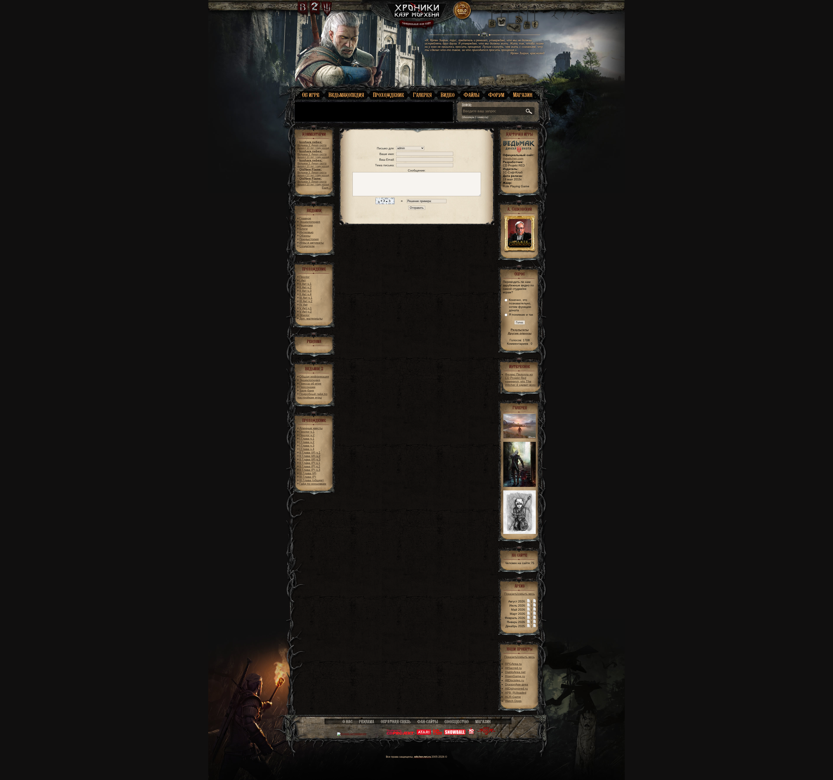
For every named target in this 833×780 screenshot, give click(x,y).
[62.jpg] (519, 437)
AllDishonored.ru (516, 688)
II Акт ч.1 (305, 284)
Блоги (303, 228)
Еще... (326, 187)
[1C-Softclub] (437, 733)
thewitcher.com (513, 158)
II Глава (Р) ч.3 (309, 470)
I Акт (302, 280)
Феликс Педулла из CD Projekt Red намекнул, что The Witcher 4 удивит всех (520, 380)
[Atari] (424, 733)
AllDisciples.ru (514, 680)
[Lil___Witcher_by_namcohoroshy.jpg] (519, 533)
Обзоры (304, 235)
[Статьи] (534, 601)
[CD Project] (401, 733)
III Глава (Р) (307, 476)
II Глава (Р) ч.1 (309, 463)
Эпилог (304, 315)
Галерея (422, 94)
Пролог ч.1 (307, 431)
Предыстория (309, 239)
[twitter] (501, 21)
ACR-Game (513, 696)
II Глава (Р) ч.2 (309, 466)
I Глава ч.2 (306, 442)
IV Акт (303, 304)
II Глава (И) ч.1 (309, 452)
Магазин (522, 94)
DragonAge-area (516, 684)
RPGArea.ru (513, 664)
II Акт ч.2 (305, 287)
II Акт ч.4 (305, 294)
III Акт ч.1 (305, 297)
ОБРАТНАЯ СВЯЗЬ (396, 721)
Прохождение (388, 94)
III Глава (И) (307, 473)
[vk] (492, 21)
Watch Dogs (513, 701)
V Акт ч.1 (305, 308)
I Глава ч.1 (306, 438)
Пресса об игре (310, 383)
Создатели (307, 246)
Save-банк (306, 390)
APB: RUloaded (515, 692)
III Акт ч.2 (305, 301)
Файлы (471, 94)
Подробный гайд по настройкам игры (312, 395)
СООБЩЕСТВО (456, 721)
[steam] (514, 21)
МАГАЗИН (483, 721)
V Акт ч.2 (305, 311)
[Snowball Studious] (455, 733)
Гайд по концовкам (312, 483)
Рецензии (306, 225)
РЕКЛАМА (366, 721)
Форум (496, 94)
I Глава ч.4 (306, 449)
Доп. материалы (311, 318)
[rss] (519, 16)
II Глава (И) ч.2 (309, 456)
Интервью (306, 232)
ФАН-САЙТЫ (427, 721)
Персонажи (307, 387)
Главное (305, 218)
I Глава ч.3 (306, 445)
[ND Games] (471, 733)
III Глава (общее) (311, 480)
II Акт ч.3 (305, 290)
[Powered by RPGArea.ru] (486, 733)
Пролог (304, 277)
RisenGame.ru (515, 676)
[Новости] (528, 601)
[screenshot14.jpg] (519, 486)
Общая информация (314, 376)
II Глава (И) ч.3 (309, 459)
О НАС (348, 721)
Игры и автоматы (311, 242)
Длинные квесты (311, 428)
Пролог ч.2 (307, 435)
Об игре (311, 94)
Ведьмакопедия (346, 94)
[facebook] (535, 21)
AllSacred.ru (513, 668)
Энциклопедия (309, 222)
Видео (448, 94)
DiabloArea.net (515, 672)
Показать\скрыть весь (519, 594)
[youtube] (527, 21)
